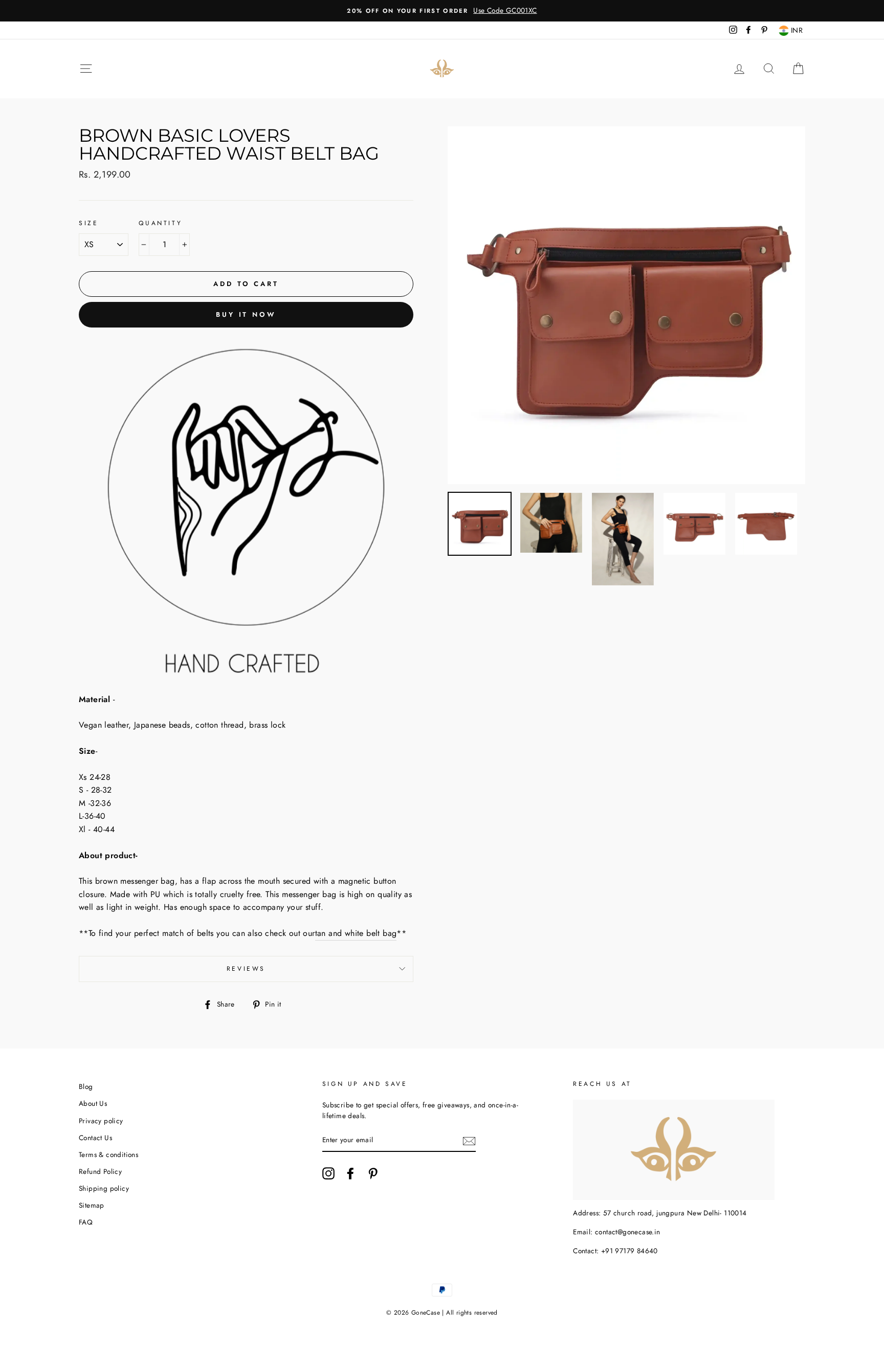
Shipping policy (104, 1188)
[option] (442, 10)
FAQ (86, 1222)
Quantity (160, 223)
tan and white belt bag (356, 933)
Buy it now (246, 314)
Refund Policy (100, 1171)
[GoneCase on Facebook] (350, 1173)
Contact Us (95, 1137)
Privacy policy (101, 1121)
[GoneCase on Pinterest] (373, 1173)
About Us (93, 1103)
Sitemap (91, 1205)
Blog (86, 1086)
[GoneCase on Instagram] (328, 1173)
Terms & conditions (108, 1154)
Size (88, 223)
